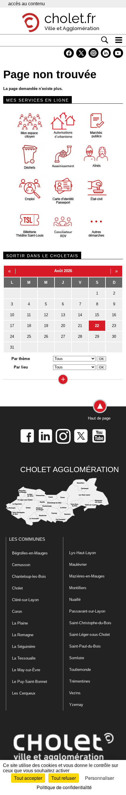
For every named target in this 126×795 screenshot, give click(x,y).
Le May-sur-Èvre (26, 670)
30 (114, 336)
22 (97, 325)
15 (97, 315)
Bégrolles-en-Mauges (30, 553)
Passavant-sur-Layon (87, 611)
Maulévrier (78, 564)
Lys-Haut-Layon (82, 553)
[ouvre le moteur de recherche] (105, 40)
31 (12, 347)
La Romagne (22, 635)
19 (46, 325)
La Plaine (20, 623)
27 (63, 336)
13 (63, 315)
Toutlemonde (80, 669)
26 (46, 336)
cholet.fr (70, 18)
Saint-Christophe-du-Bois (90, 623)
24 (12, 336)
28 (80, 336)
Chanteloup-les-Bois (29, 576)
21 (80, 325)
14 (80, 315)
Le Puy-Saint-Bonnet (29, 681)
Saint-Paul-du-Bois (85, 646)
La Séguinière (23, 646)
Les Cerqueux (23, 693)
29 (97, 336)
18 (29, 325)
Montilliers (77, 588)
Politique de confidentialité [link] (64, 787)
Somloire (76, 658)
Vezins (75, 693)
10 (12, 315)
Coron (17, 611)
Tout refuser (63, 778)
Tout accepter (28, 778)
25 (29, 336)
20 (63, 325)
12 (46, 315)
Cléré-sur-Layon (25, 600)
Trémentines (79, 681)
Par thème (20, 358)
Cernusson (21, 565)
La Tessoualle (23, 658)
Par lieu (21, 367)
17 (12, 325)
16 (114, 315)
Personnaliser (99, 778)
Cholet (17, 588)
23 (114, 325)
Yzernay (76, 704)
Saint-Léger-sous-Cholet (89, 634)
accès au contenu (26, 3)
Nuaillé (75, 599)
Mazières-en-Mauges (87, 576)
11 (29, 315)
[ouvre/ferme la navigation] (119, 40)
